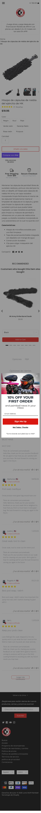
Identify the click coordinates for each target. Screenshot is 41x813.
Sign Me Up (20, 421)
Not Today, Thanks (20, 427)
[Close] (37, 376)
